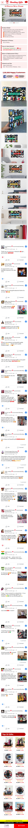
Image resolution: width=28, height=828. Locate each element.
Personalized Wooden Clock (20, 795)
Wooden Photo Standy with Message (8, 747)
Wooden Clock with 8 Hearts (8, 779)
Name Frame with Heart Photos (20, 763)
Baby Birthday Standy (8, 795)
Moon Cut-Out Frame (8, 763)
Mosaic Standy (20, 811)
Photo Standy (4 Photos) (20, 747)
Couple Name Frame (20, 779)
